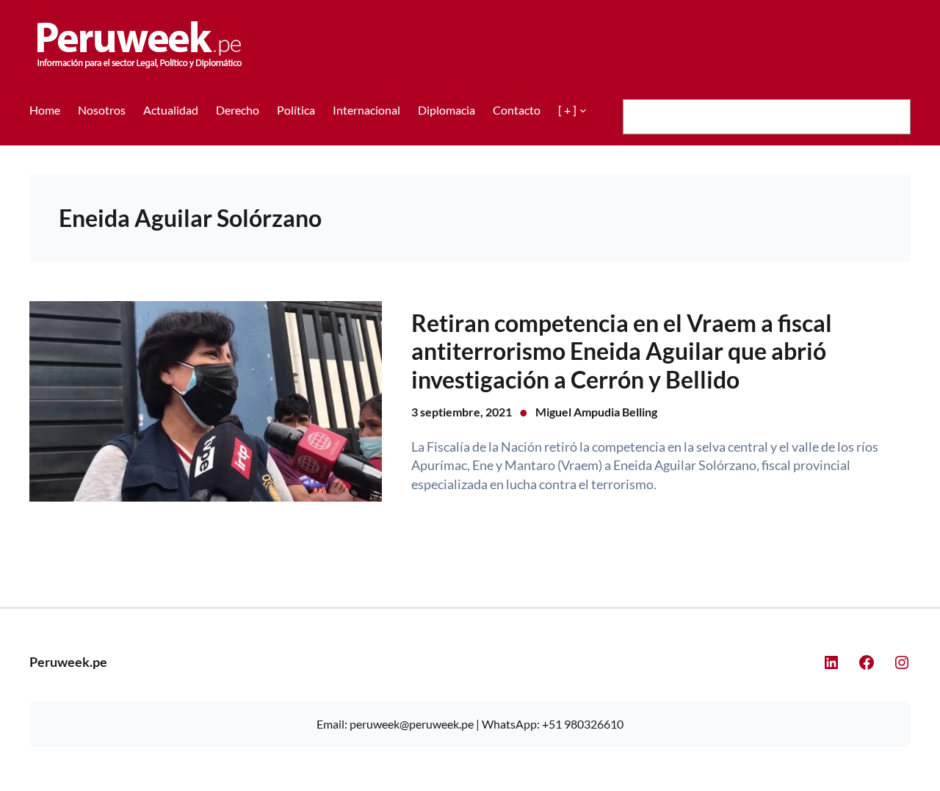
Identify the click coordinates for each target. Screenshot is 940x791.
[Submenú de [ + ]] (583, 110)
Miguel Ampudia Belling (596, 412)
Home (44, 110)
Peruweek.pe (68, 662)
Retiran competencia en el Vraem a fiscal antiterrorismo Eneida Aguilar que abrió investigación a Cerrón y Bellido (621, 351)
